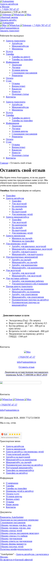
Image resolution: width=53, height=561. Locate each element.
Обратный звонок (9, 17)
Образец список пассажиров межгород (19, 533)
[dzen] (0, 428)
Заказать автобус (8, 20)
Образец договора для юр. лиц (15, 528)
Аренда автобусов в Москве (9, 5)
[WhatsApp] (18, 14)
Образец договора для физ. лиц (15, 525)
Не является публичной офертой (16, 559)
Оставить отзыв (26, 367)
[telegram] (6, 14)
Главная (4, 163)
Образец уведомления (11, 538)
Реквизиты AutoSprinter (12, 517)
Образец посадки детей (11, 546)
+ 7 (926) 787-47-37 (9, 9)
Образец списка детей (11, 530)
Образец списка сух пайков (14, 536)
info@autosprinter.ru (9, 28)
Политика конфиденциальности (16, 549)
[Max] (28, 14)
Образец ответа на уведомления (16, 541)
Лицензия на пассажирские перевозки (19, 520)
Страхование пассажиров (12, 522)
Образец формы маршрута (13, 544)
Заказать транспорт (9, 30)
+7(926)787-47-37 (26, 357)
